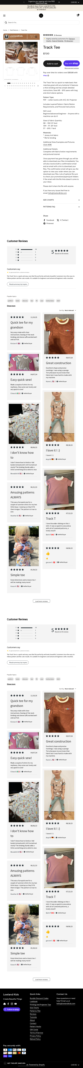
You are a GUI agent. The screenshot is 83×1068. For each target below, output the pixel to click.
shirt (58, 301)
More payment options (72, 68)
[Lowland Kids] (41, 15)
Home (5, 30)
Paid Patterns (14, 30)
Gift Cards (34, 1029)
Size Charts (34, 1008)
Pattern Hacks (35, 1026)
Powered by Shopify (37, 1065)
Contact (33, 1023)
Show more (11, 306)
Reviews (33, 1014)
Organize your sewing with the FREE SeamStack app (41, 2)
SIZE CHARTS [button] (48, 200)
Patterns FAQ (35, 1011)
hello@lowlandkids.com (66, 1003)
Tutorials (33, 1017)
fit (36, 301)
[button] (77, 15)
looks (17, 301)
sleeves (25, 301)
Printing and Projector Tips (40, 1004)
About (32, 1020)
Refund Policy (35, 1039)
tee (32, 301)
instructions (50, 301)
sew (41, 301)
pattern (10, 301)
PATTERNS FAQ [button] (49, 207)
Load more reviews (41, 601)
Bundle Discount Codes (39, 998)
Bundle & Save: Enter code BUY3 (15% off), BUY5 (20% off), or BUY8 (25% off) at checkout (41, 8)
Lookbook (34, 1001)
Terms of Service (36, 1033)
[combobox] (67, 310)
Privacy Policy (35, 1036)
